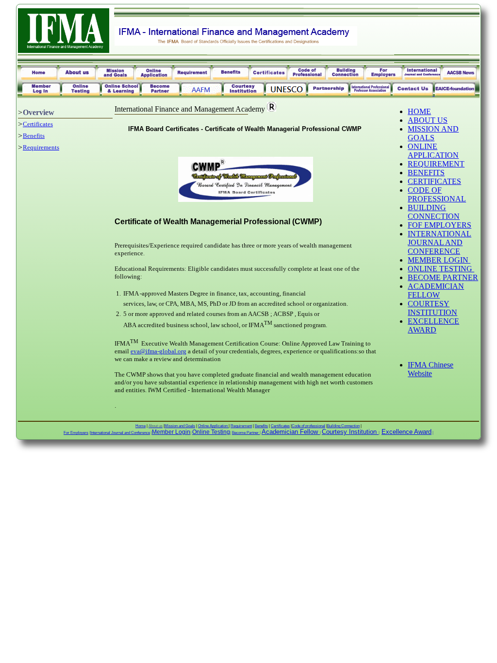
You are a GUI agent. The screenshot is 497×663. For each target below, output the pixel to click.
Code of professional (308, 426)
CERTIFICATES (434, 181)
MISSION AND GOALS (433, 133)
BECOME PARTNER (443, 277)
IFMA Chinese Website (430, 369)
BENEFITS (426, 172)
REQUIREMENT (436, 164)
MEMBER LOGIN (439, 260)
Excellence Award (406, 431)
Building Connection (343, 426)
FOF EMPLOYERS (439, 225)
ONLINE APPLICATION (433, 150)
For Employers (76, 433)
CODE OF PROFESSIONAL (437, 194)
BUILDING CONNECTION (434, 211)
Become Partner (246, 433)
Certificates (38, 124)
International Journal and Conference (120, 433)
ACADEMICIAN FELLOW (436, 290)
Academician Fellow (290, 431)
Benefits (34, 135)
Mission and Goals (180, 426)
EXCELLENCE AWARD (433, 325)
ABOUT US (427, 120)
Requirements (41, 147)
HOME (419, 111)
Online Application (213, 426)
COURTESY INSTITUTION (432, 307)
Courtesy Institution (349, 431)
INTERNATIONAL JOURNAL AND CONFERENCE (439, 242)
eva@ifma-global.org (158, 351)
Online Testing (211, 432)
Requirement (241, 426)
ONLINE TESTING (441, 269)
